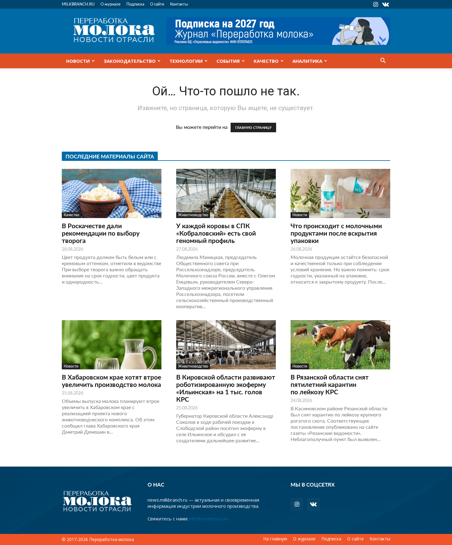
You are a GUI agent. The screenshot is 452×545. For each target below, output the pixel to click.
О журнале (111, 4)
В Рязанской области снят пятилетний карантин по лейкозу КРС (330, 384)
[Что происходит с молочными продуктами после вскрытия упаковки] (340, 193)
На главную (275, 539)
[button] (382, 61)
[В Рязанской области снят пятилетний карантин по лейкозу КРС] (340, 344)
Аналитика (307, 61)
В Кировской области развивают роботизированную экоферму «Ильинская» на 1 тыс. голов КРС (225, 388)
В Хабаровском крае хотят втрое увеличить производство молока (111, 380)
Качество (266, 61)
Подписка (135, 4)
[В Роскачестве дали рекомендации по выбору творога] (111, 193)
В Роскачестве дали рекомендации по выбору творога (101, 233)
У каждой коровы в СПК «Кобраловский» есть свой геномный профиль (216, 233)
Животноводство (193, 214)
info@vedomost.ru (208, 518)
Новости (78, 61)
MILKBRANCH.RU (78, 4)
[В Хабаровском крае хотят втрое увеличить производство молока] (111, 344)
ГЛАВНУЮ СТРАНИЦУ (253, 127)
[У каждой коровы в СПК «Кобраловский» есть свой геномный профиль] (226, 193)
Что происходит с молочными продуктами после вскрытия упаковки (336, 233)
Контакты (179, 4)
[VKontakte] (385, 4)
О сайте (157, 4)
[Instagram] (375, 4)
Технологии (186, 61)
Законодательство (130, 61)
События (228, 61)
